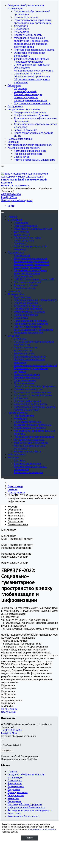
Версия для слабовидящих (16, 200)
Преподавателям (18, 792)
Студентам (14, 789)
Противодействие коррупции (25, 804)
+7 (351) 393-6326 (11, 730)
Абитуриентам (16, 786)
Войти (11, 205)
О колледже (15, 780)
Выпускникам (16, 795)
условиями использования (42, 829)
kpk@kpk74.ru (9, 197)
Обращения (14, 801)
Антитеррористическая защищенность (30, 810)
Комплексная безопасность (24, 816)
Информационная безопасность (26, 807)
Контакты (13, 798)
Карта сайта (14, 813)
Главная (12, 771)
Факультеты (15, 783)
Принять (30, 838)
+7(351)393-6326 (11, 194)
